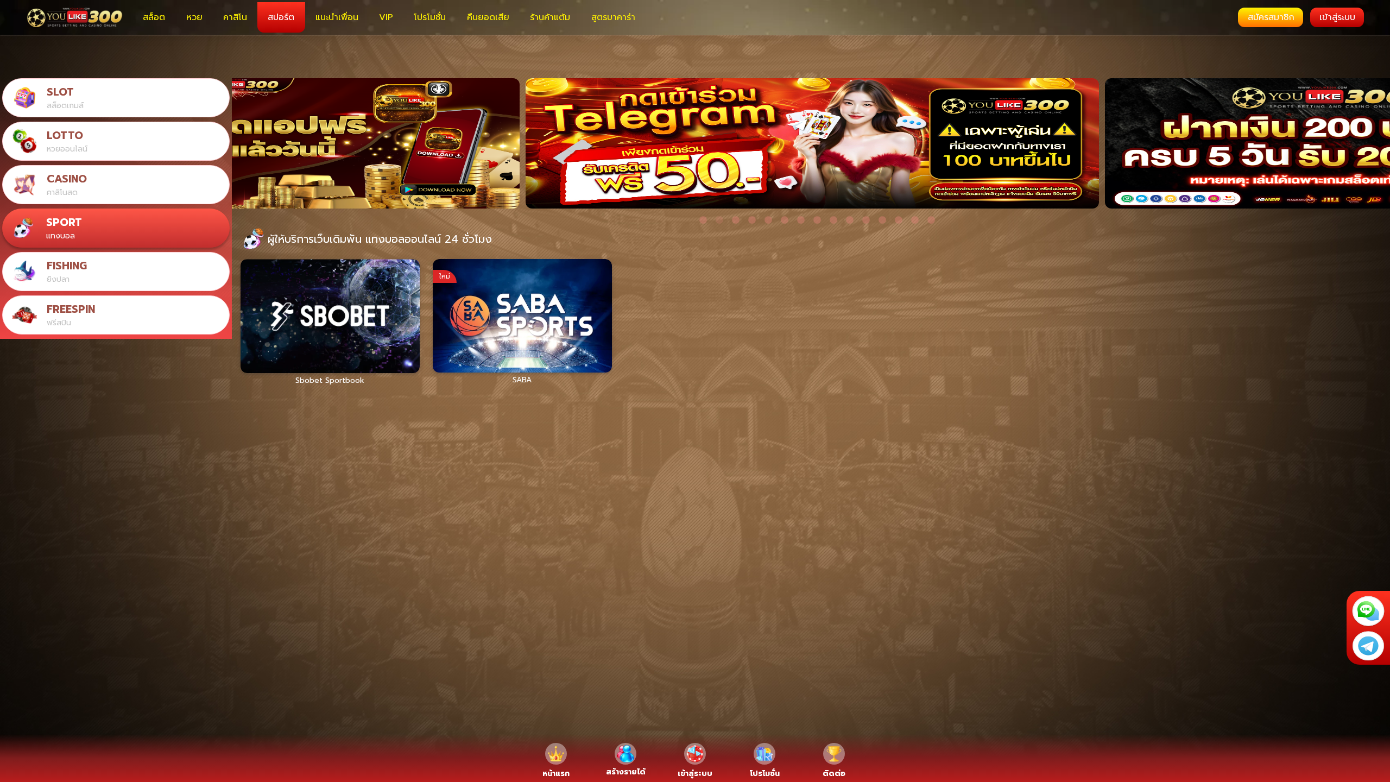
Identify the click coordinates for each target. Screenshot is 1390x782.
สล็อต (154, 17)
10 (849, 220)
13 (898, 220)
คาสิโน (235, 17)
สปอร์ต (281, 17)
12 (882, 220)
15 (931, 220)
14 (914, 220)
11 (866, 220)
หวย (194, 17)
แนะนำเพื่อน (336, 17)
